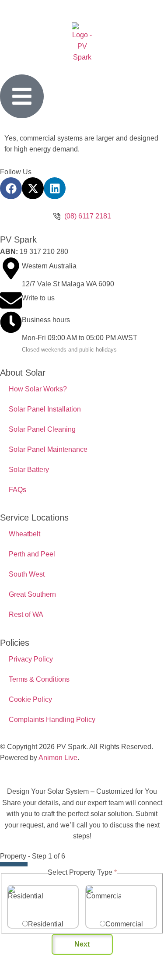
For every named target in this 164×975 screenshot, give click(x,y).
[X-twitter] (33, 188)
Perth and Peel (32, 554)
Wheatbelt (24, 534)
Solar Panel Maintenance (48, 449)
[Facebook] (11, 188)
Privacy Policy (31, 659)
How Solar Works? (38, 389)
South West (27, 574)
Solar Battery (29, 469)
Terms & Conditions (39, 679)
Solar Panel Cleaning (42, 429)
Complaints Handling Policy (52, 719)
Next (82, 944)
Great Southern (32, 594)
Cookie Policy (30, 699)
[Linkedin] (55, 188)
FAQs (17, 489)
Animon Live (57, 757)
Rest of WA (26, 614)
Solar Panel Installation (45, 409)
